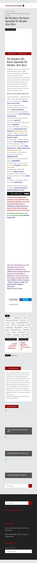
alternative (8, 318)
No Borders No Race (16, 329)
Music (13, 11)
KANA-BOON (9, 327)
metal (26, 327)
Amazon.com (24, 206)
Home (7, 11)
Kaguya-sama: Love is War (24, 325)
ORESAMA (25, 329)
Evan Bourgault (13, 368)
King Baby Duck (22, 53)
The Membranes (22, 332)
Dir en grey (23, 320)
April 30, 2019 (11, 53)
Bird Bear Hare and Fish (12, 320)
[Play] (9, 194)
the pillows (8, 334)
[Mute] (23, 194)
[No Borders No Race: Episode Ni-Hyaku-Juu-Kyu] (13, 362)
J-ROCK (13, 325)
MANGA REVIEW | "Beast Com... (18, 453)
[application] (18, 193)
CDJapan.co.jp (11, 206)
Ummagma (16, 334)
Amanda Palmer (17, 318)
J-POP (7, 325)
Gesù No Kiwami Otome (22, 322)
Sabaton (14, 332)
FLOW (13, 322)
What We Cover (10, 548)
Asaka (24, 318)
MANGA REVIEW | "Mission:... (17, 475)
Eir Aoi (7, 322)
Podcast (13, 29)
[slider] (26, 193)
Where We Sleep (25, 334)
